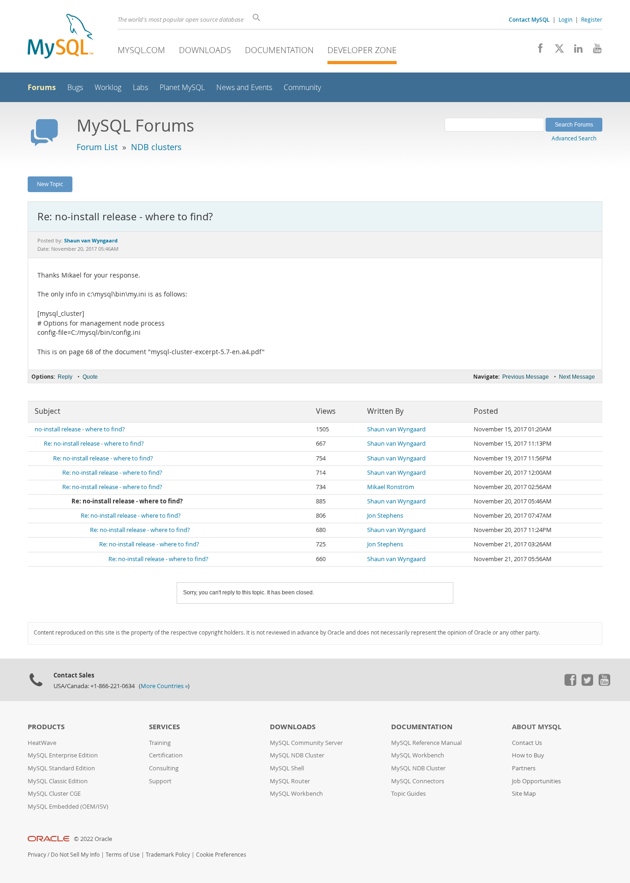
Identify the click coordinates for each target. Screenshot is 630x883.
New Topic (50, 183)
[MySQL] (60, 37)
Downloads (205, 49)
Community (302, 87)
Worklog (108, 87)
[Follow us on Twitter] (587, 683)
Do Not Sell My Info (75, 854)
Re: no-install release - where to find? (94, 444)
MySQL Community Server (306, 743)
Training (160, 743)
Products (46, 727)
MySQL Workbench (296, 794)
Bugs (75, 87)
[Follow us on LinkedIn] (574, 51)
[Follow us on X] (556, 51)
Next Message (577, 377)
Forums (42, 87)
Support (160, 781)
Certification (166, 755)
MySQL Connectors (417, 781)
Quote (90, 377)
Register (591, 19)
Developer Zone (362, 49)
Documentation (279, 49)
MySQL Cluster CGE (54, 794)
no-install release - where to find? (80, 429)
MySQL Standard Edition (61, 768)
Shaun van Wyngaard (396, 429)
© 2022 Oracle (93, 839)
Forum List (97, 146)
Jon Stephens (385, 516)
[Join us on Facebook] (537, 51)
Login (565, 19)
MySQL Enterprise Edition (63, 755)
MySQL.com (141, 49)
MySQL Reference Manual (426, 743)
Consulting (163, 768)
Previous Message (525, 377)
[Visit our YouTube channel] (593, 51)
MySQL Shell (287, 768)
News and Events (244, 87)
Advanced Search (574, 138)
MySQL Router (290, 781)
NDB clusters (156, 146)
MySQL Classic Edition (58, 781)
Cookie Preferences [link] (221, 854)
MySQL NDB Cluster (297, 755)
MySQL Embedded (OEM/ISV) (68, 806)
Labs (140, 87)
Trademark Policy (168, 854)
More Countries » (164, 686)
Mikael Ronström (390, 487)
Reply (65, 377)
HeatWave (42, 743)
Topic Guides (408, 794)
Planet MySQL (182, 87)
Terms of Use (123, 854)
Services (164, 727)
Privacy (37, 854)
